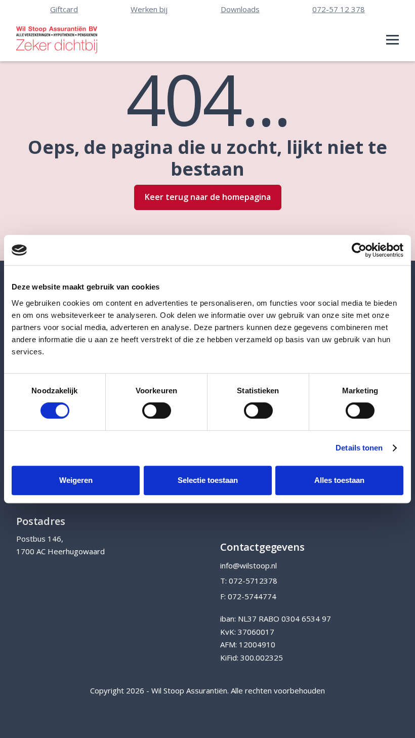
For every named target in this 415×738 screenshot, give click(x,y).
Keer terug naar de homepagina (208, 196)
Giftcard (64, 9)
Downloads (240, 9)
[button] (392, 39)
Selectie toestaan (208, 480)
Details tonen (359, 447)
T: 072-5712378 (248, 581)
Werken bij (149, 9)
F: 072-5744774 (248, 596)
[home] (56, 39)
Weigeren (76, 480)
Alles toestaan (339, 480)
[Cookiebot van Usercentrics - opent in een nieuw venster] (359, 250)
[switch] (156, 410)
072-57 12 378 (338, 9)
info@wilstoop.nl (248, 565)
